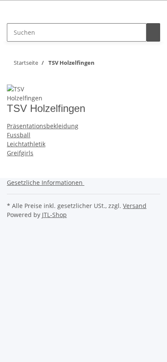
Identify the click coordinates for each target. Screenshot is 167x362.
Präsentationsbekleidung (42, 126)
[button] (47, 182)
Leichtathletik (26, 144)
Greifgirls (20, 153)
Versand (134, 206)
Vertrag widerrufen (35, 14)
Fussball (18, 135)
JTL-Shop (54, 215)
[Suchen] (153, 32)
